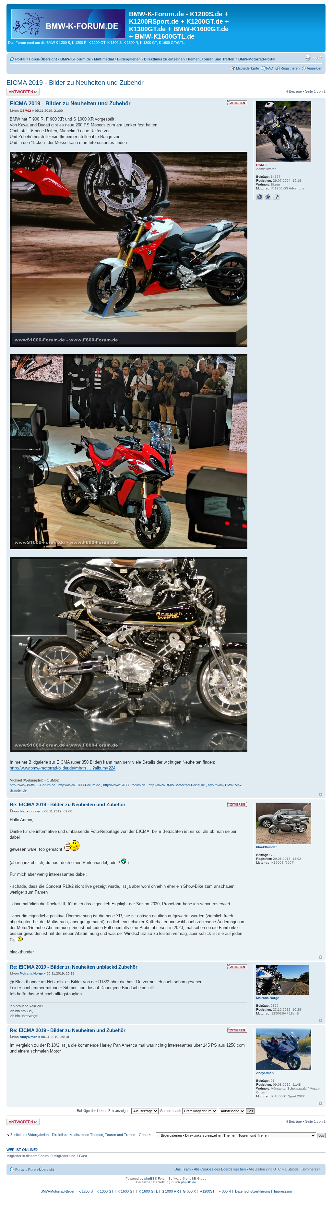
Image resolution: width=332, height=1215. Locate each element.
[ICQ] (268, 197)
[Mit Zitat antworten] (236, 102)
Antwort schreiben (20, 90)
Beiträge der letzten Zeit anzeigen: (104, 1111)
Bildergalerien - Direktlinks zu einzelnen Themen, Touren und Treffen (175, 59)
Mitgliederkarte (247, 68)
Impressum (283, 1191)
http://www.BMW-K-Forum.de (32, 785)
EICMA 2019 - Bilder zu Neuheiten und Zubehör (75, 82)
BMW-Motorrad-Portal (256, 59)
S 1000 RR (170, 1191)
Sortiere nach (171, 1111)
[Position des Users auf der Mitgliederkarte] (276, 197)
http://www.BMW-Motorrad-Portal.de (176, 785)
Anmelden (314, 68)
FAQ (269, 68)
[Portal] (68, 22)
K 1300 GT (105, 1191)
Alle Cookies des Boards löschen (220, 1169)
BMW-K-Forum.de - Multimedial (87, 59)
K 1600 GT (126, 1191)
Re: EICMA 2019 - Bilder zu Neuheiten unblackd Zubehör (73, 967)
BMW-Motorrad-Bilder (58, 1191)
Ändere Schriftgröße (317, 58)
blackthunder (30, 811)
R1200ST (207, 1191)
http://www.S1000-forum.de (124, 785)
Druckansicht (307, 58)
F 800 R (225, 1191)
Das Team (182, 1169)
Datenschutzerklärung (252, 1191)
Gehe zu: (146, 1135)
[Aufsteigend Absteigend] (237, 1111)
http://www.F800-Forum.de (79, 785)
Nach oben (320, 794)
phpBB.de (188, 1182)
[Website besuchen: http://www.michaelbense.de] (259, 197)
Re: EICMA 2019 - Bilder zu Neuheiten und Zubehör (67, 804)
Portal (20, 59)
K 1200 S (85, 1191)
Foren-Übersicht (43, 59)
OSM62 (25, 110)
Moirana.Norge (31, 973)
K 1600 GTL (148, 1191)
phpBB (149, 1178)
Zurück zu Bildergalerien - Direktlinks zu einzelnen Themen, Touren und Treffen (72, 1135)
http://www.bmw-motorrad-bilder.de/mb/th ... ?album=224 (62, 768)
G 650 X (189, 1191)
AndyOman (28, 1037)
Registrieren (290, 68)
